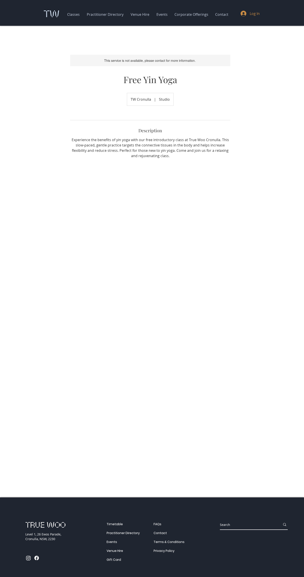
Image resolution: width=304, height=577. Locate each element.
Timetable (115, 524)
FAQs (157, 524)
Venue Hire (115, 551)
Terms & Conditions (169, 542)
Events (112, 542)
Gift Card (114, 559)
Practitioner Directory (123, 533)
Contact (160, 533)
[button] (73, 14)
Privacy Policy (164, 551)
